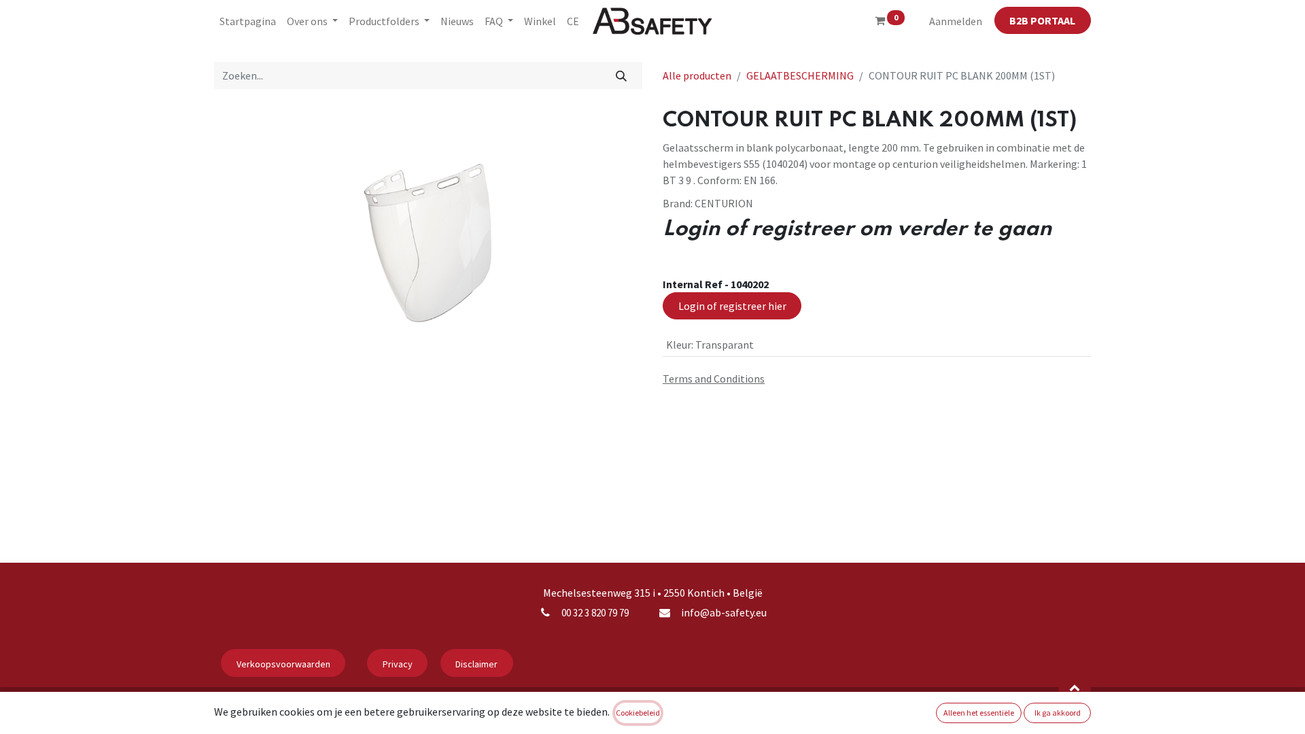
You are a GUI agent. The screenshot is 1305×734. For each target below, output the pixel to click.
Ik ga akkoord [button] (1057, 712)
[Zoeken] (621, 75)
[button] (1074, 687)
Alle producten (697, 75)
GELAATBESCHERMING (800, 75)
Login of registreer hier (732, 306)
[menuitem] (247, 21)
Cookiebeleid (638, 712)
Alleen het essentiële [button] (978, 712)
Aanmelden (955, 21)
